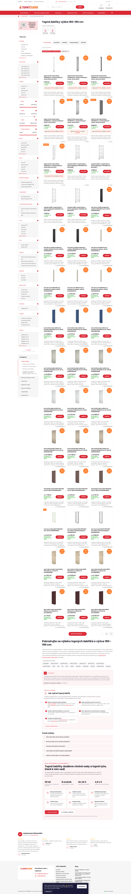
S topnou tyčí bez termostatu (28, 263)
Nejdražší (64, 42)
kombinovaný (68, 705)
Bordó (23, 151)
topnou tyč (54, 721)
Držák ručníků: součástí (27, 261)
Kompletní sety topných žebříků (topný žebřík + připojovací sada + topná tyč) (30, 372)
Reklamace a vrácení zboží (62, 873)
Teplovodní (78, 666)
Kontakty (20, 1)
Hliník (23, 275)
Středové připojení (26, 198)
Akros (23, 162)
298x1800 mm (24, 341)
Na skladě (24, 44)
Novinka (23, 49)
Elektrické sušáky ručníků (28, 377)
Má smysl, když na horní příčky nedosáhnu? (58, 741)
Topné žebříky (25, 361)
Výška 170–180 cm (73, 663)
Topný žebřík (25, 325)
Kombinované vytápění (27, 184)
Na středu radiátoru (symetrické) (28, 214)
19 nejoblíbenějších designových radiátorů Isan (82, 881)
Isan (23, 88)
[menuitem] (25, 13)
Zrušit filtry (29, 350)
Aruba (23, 167)
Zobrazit (107, 215)
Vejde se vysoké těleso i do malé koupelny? (58, 755)
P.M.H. (23, 92)
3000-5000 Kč (25, 71)
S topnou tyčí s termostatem (28, 265)
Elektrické (92, 666)
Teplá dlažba (24, 391)
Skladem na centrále (26, 55)
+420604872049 (41, 876)
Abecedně (83, 42)
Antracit (23, 143)
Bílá (23, 149)
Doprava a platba (28, 1)
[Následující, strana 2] (107, 634)
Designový (24, 245)
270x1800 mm (24, 339)
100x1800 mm (24, 334)
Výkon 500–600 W (46, 666)
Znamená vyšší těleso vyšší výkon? (55, 746)
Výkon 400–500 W (100, 663)
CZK (109, 1)
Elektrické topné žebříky (28, 369)
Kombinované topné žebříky (29, 366)
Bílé (62, 666)
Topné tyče (24, 381)
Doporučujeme (47, 42)
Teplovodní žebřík (52, 703)
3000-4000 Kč (25, 68)
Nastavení (49, 891)
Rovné (54, 666)
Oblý (23, 227)
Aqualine (23, 86)
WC (22, 298)
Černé (67, 666)
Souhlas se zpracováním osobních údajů (64, 881)
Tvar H (23, 234)
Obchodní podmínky (61, 877)
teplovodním (102, 655)
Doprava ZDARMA (26, 53)
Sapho (23, 95)
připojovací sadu (64, 719)
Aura (23, 169)
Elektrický (53, 705)
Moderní (24, 247)
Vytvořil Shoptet (109, 891)
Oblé (58, 666)
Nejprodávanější (74, 42)
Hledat (80, 7)
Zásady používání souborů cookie (64, 879)
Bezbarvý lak (25, 145)
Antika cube (24, 164)
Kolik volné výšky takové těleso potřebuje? (57, 737)
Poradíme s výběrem (68, 812)
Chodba (24, 289)
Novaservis (24, 90)
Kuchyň (23, 294)
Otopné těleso (25, 320)
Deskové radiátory (26, 388)
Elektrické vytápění (26, 182)
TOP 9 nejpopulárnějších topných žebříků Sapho (83, 878)
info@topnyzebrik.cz (42, 873)
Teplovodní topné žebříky (29, 364)
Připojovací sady (25, 384)
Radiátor (24, 322)
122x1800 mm (24, 337)
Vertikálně (24, 308)
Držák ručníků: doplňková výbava (28, 258)
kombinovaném (46, 657)
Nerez (23, 277)
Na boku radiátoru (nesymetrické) (28, 210)
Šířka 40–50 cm (83, 663)
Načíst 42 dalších (76, 634)
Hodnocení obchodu (39, 1)
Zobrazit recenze (34, 835)
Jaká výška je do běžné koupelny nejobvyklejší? (59, 751)
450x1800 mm (24, 343)
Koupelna (24, 292)
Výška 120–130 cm (54, 663)
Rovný (23, 229)
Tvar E (23, 231)
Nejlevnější (56, 42)
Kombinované (85, 666)
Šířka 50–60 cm (91, 663)
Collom (23, 171)
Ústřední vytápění (26, 186)
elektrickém (54, 657)
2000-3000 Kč (25, 66)
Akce (23, 47)
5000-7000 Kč (25, 73)
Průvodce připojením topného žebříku (82, 870)
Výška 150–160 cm (64, 663)
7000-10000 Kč (25, 75)
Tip (22, 51)
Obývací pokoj (25, 296)
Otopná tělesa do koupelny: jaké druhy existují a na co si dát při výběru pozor (82, 874)
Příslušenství (24, 395)
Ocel (23, 280)
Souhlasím (82, 886)
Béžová (23, 147)
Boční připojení (25, 196)
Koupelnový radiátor (26, 318)
